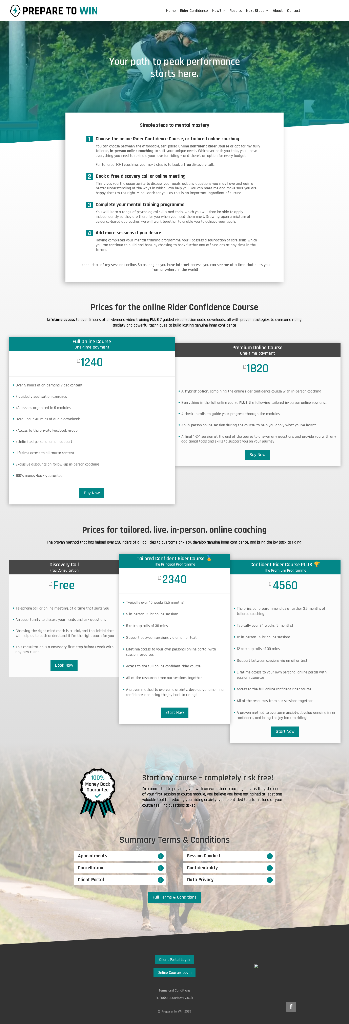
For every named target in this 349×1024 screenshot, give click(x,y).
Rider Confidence (194, 11)
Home (171, 11)
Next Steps (255, 11)
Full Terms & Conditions (175, 897)
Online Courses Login (174, 972)
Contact (293, 11)
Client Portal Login (174, 959)
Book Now (64, 665)
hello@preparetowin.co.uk (174, 997)
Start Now (174, 712)
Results (236, 11)
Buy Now (92, 493)
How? (216, 11)
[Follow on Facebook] (291, 1007)
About (278, 11)
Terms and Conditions (174, 990)
